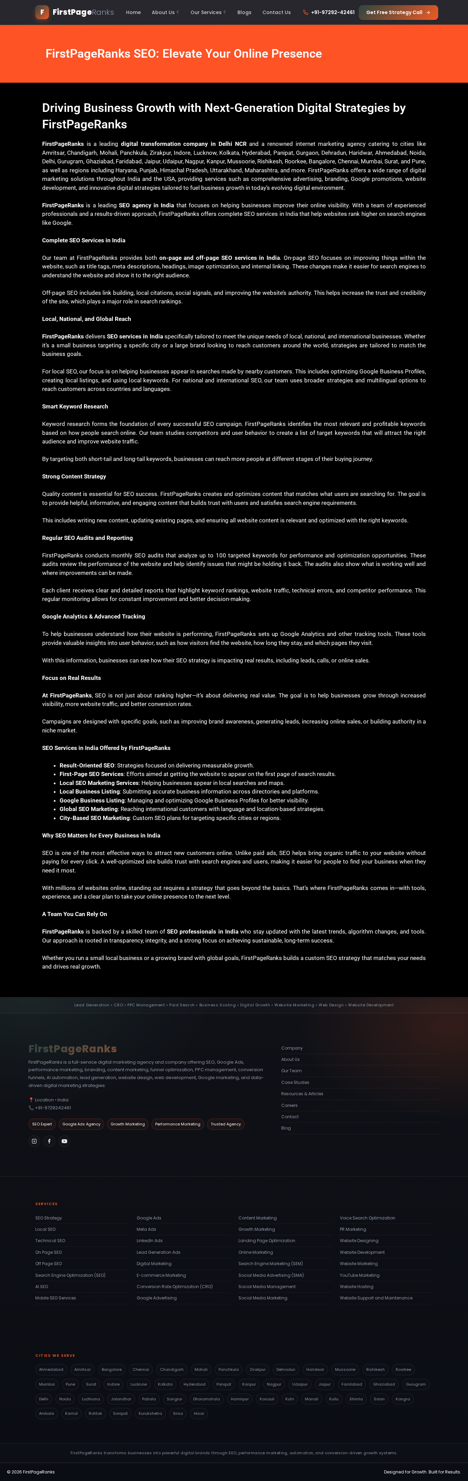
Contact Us (276, 12)
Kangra (403, 1399)
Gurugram (416, 1384)
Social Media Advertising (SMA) (271, 1275)
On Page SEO (48, 1252)
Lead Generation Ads (159, 1252)
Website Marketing (359, 1263)
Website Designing (359, 1240)
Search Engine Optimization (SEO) (70, 1275)
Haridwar (315, 1369)
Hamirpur (240, 1399)
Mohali (201, 1369)
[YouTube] (64, 1141)
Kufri (289, 1399)
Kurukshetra (150, 1413)
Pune (70, 1384)
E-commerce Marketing (161, 1275)
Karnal (71, 1413)
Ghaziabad (384, 1384)
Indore (113, 1384)
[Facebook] (49, 1141)
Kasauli (267, 1399)
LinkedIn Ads (150, 1240)
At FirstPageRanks (67, 695)
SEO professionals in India (202, 931)
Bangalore (112, 1369)
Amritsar (82, 1369)
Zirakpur (258, 1369)
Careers (289, 1105)
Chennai (141, 1369)
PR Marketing (353, 1229)
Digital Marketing (154, 1263)
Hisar (199, 1413)
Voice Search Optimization (367, 1218)
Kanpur (249, 1384)
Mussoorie (345, 1369)
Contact (290, 1117)
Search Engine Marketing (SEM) (270, 1263)
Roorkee (403, 1369)
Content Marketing (257, 1218)
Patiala (149, 1399)
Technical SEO (50, 1240)
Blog (286, 1128)
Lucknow (139, 1384)
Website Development (362, 1252)
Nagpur (274, 1384)
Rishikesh (375, 1369)
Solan (379, 1399)
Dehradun (285, 1369)
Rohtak (95, 1413)
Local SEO (45, 1229)
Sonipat (120, 1413)
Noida (65, 1399)
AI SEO (41, 1286)
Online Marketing (255, 1252)
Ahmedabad (51, 1369)
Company (292, 1048)
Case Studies (295, 1082)
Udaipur (300, 1384)
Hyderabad (195, 1384)
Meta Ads (146, 1229)
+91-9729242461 (53, 1107)
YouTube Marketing (360, 1275)
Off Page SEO (48, 1263)
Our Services (206, 12)
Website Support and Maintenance (376, 1298)
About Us (163, 12)
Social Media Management (267, 1286)
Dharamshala (206, 1399)
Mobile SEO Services (55, 1298)
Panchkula (229, 1369)
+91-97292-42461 (333, 12)
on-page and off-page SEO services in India (219, 257)
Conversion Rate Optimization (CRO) (175, 1286)
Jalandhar (121, 1399)
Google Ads (149, 1218)
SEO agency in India (146, 205)
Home (133, 12)
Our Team (291, 1071)
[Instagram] (34, 1141)
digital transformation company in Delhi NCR (184, 143)
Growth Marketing (256, 1229)
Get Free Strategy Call (394, 12)
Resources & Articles (302, 1094)
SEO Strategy (48, 1218)
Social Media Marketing (262, 1298)
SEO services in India (135, 336)
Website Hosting (356, 1286)
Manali (311, 1399)
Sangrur (174, 1399)
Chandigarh (172, 1369)
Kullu (333, 1399)
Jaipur (325, 1384)
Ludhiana (91, 1399)
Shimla (356, 1399)
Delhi (43, 1399)
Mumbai (47, 1384)
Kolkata (165, 1384)
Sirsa (178, 1413)
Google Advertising (157, 1298)
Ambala (46, 1413)
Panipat (224, 1384)
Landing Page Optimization (266, 1240)
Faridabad (352, 1384)
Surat (91, 1384)
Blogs (244, 12)
